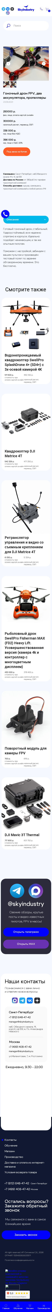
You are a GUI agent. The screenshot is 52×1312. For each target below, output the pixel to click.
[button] (41, 9)
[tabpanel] (26, 247)
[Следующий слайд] (44, 64)
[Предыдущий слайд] (8, 64)
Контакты (11, 1140)
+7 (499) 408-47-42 (17, 1189)
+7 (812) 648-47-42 (17, 1183)
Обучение (11, 1145)
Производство (14, 1157)
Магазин (10, 1151)
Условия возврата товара (21, 1172)
